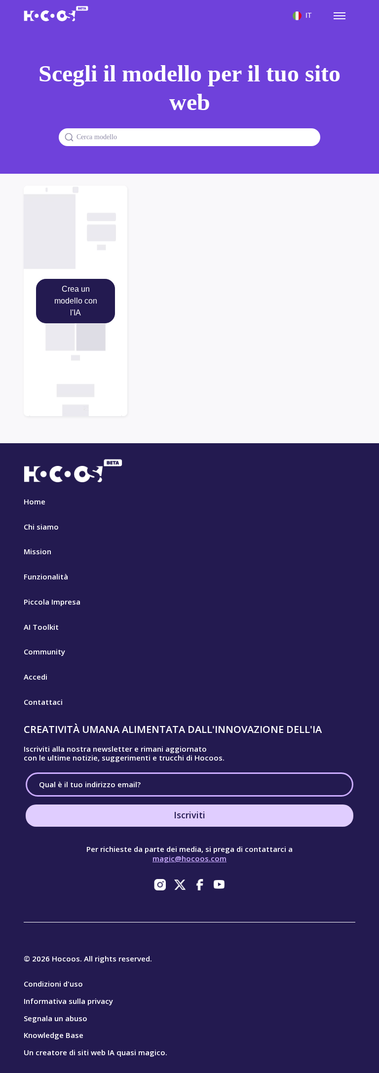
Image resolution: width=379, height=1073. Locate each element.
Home (34, 501)
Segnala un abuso (55, 1018)
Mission (37, 551)
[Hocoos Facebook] (199, 884)
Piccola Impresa (52, 602)
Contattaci (43, 702)
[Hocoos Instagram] (160, 884)
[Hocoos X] (180, 884)
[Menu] (339, 15)
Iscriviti (189, 815)
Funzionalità (46, 576)
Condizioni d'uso (53, 984)
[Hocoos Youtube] (219, 884)
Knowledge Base (53, 1035)
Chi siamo (41, 527)
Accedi (35, 677)
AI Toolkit (41, 627)
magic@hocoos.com (189, 858)
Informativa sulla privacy (68, 1001)
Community (44, 651)
